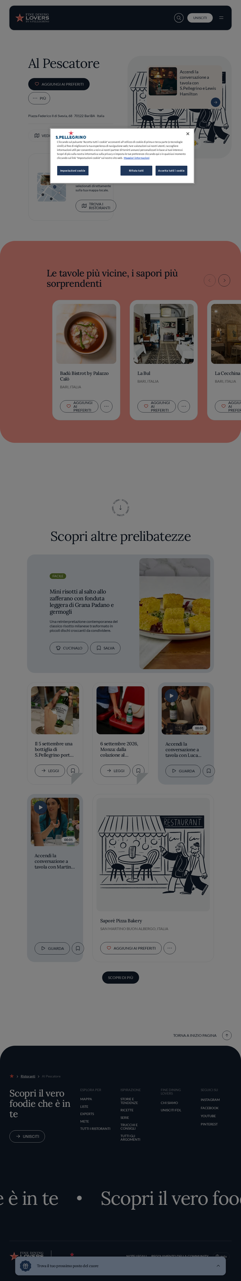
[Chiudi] (188, 134)
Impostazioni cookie (72, 170)
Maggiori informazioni (136, 157)
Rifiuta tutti (136, 170)
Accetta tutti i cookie (171, 170)
